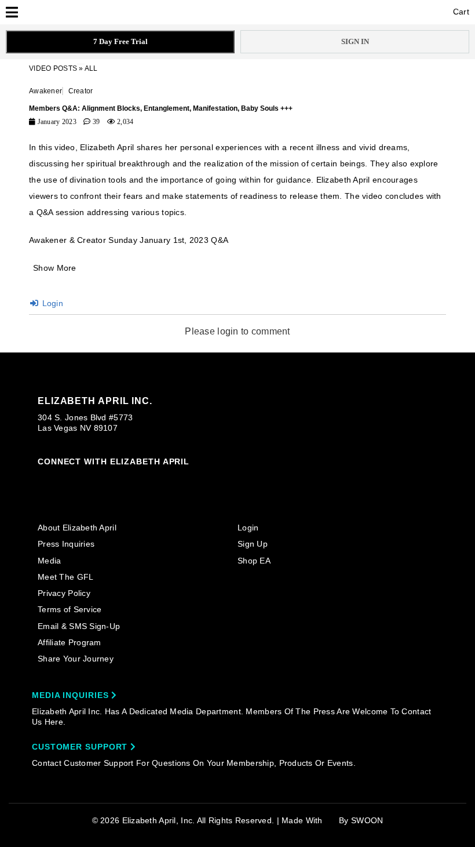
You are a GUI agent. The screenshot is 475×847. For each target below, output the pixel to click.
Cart (460, 11)
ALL (91, 68)
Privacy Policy (64, 593)
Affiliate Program (69, 642)
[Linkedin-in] (176, 479)
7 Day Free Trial (120, 41)
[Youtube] (131, 480)
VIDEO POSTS (53, 68)
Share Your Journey (76, 658)
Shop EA (254, 560)
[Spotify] (153, 479)
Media (49, 560)
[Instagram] (43, 479)
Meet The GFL (65, 576)
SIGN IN (355, 41)
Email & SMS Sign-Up (79, 626)
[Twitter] (109, 479)
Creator (80, 91)
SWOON (367, 820)
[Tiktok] (87, 479)
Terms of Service (69, 609)
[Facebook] (65, 479)
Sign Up (252, 543)
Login (51, 303)
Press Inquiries (66, 543)
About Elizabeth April (77, 527)
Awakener (45, 91)
